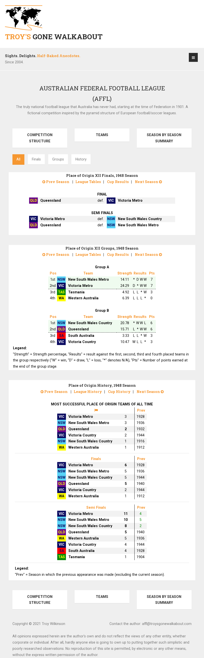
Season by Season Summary (164, 138)
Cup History (119, 391)
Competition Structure (39, 138)
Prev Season (57, 181)
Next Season (147, 181)
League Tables (88, 181)
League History (88, 391)
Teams (102, 135)
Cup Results (118, 181)
